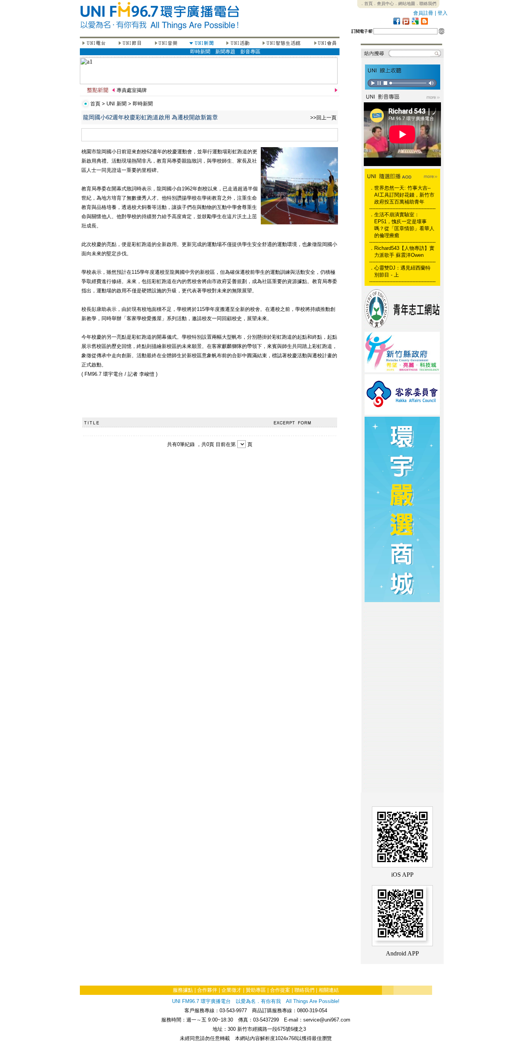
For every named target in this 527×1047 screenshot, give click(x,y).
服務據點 (183, 990)
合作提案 (280, 990)
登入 (442, 13)
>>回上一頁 (323, 117)
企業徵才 (231, 990)
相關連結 (329, 990)
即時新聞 (200, 51)
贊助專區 (256, 990)
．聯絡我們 (425, 3)
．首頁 (366, 3)
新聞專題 (225, 51)
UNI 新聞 (116, 104)
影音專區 (250, 51)
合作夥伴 (207, 990)
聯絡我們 (304, 990)
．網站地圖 (404, 3)
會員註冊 (423, 13)
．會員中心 (383, 3)
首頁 (95, 104)
